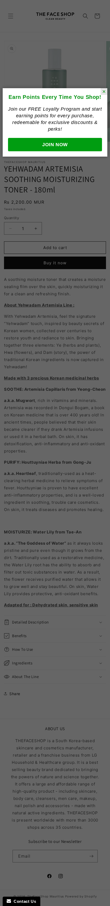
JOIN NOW (55, 144)
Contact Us (23, 901)
